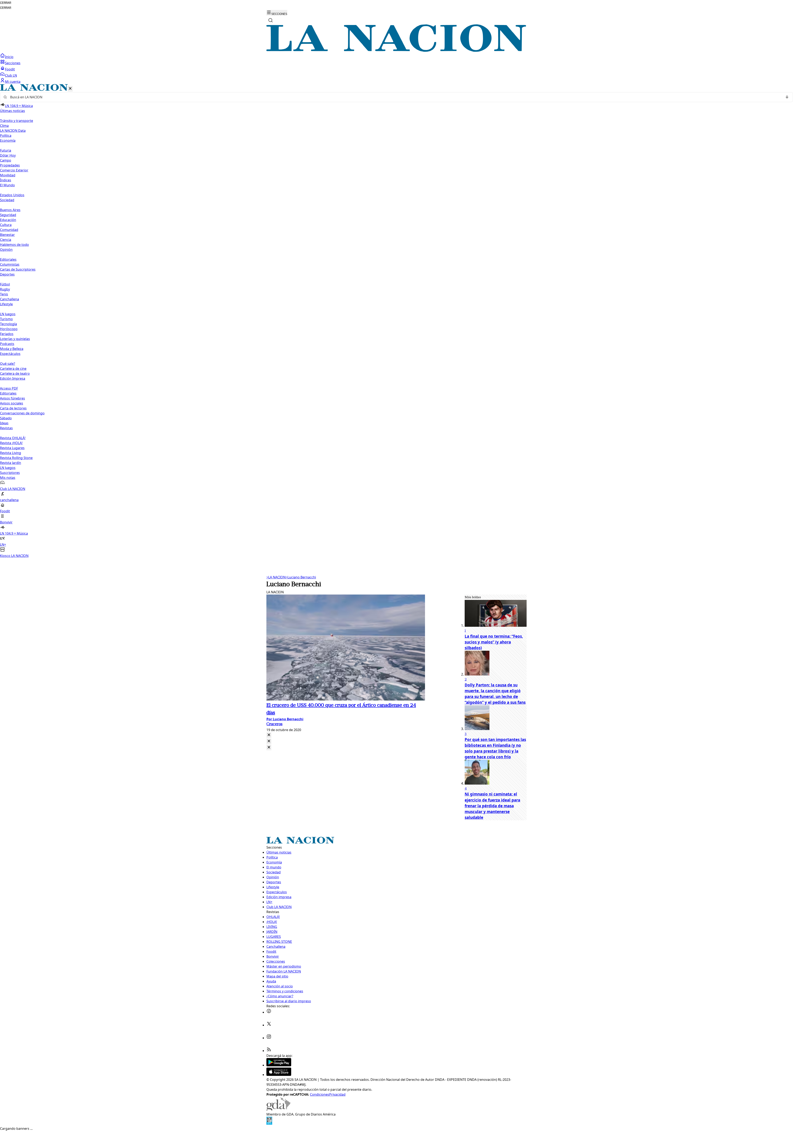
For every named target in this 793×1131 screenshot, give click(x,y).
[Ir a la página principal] (396, 50)
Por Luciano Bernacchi (284, 719)
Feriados (6, 334)
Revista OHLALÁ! (12, 438)
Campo (5, 160)
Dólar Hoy (8, 155)
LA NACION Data (13, 130)
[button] (396, 321)
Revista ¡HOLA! (11, 443)
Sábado (6, 418)
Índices (5, 180)
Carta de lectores (13, 408)
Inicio (9, 57)
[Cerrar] (70, 89)
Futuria (5, 150)
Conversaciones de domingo (22, 413)
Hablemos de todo (14, 244)
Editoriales (8, 259)
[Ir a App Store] (278, 1074)
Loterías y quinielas (15, 339)
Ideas (4, 423)
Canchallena (9, 299)
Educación (8, 220)
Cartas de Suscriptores (18, 269)
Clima (4, 125)
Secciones (12, 63)
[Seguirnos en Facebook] (268, 1012)
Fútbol (5, 284)
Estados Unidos (12, 195)
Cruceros (274, 724)
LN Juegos (7, 314)
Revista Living (10, 453)
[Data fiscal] (269, 1123)
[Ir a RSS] (268, 1050)
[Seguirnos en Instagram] (268, 1038)
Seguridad (8, 215)
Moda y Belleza (11, 348)
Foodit (10, 69)
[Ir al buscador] (270, 20)
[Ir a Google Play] (278, 1065)
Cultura (6, 224)
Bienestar (7, 234)
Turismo (6, 319)
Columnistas (9, 264)
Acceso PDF (9, 388)
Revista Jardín (10, 462)
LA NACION (276, 577)
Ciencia (5, 239)
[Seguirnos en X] (268, 1025)
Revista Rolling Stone (16, 457)
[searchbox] (395, 97)
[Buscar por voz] (787, 97)
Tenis (4, 294)
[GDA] (278, 1109)
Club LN (11, 75)
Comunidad (9, 229)
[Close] (268, 735)
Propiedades (10, 165)
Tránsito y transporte (16, 120)
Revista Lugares (12, 448)
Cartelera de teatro (15, 373)
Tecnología (8, 324)
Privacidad (337, 1094)
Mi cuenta (12, 81)
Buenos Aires (10, 210)
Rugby (5, 289)
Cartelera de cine (13, 368)
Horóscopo (9, 329)
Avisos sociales (11, 403)
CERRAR (5, 2)
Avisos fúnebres (12, 398)
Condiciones (319, 1094)
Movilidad (7, 175)
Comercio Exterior (14, 170)
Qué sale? (7, 363)
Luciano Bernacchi (301, 577)
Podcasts (7, 343)
